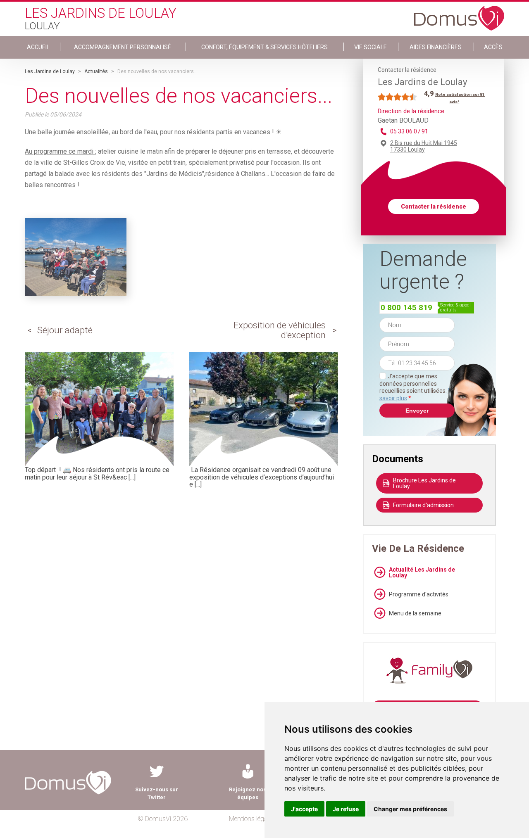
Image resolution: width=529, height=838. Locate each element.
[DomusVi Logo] (459, 14)
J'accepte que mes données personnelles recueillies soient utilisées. (417, 387)
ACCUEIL (38, 47)
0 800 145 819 (406, 307)
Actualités (96, 71)
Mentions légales (252, 819)
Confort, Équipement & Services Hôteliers (264, 47)
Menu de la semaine (415, 613)
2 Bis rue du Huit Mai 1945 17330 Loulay (423, 146)
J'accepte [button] (304, 808)
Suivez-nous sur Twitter (156, 793)
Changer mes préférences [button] (410, 808)
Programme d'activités (418, 594)
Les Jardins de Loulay (50, 71)
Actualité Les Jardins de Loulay (422, 572)
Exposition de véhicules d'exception (280, 330)
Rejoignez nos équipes (247, 793)
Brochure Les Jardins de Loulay (424, 483)
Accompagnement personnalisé (122, 47)
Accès (493, 47)
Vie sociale (370, 47)
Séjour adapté (65, 330)
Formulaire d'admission (423, 505)
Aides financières (436, 47)
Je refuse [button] (346, 808)
